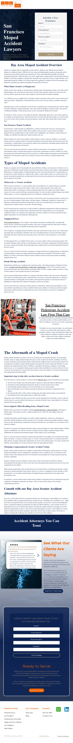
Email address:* (43, 30)
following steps (42, 380)
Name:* (41, 23)
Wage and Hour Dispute (13, 722)
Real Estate (8, 728)
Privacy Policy (44, 736)
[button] (17, 4)
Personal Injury (9, 713)
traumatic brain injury (40, 410)
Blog (27, 716)
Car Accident (8, 716)
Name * (36, 626)
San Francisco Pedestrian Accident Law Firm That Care (55, 310)
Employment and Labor (12, 719)
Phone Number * (36, 639)
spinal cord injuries (52, 410)
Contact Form (47, 716)
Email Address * (36, 633)
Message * (36, 646)
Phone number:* (44, 37)
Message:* (41, 44)
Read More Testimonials (53, 591)
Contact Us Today (36, 690)
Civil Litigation (9, 725)
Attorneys (29, 713)
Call (17, 5)
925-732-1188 (47, 713)
